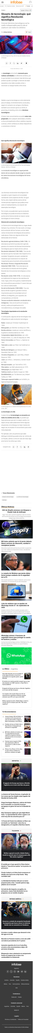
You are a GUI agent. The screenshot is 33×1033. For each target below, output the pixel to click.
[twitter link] (11, 971)
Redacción (14, 997)
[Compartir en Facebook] (10, 63)
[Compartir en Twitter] (14, 63)
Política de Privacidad (23, 1019)
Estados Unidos (25, 980)
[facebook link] (7, 971)
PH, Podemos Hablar (8, 6)
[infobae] (16, 2)
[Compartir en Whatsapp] (6, 63)
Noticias (4, 500)
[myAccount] (30, 2)
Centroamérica (16, 984)
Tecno (3, 10)
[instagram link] (14, 971)
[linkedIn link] (25, 971)
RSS (17, 988)
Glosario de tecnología (7, 496)
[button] (2, 2)
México (5, 984)
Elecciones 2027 (19, 6)
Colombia (12, 980)
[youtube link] (18, 971)
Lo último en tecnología (22, 496)
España (18, 980)
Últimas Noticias (25, 984)
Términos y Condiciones (10, 1019)
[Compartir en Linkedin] (17, 63)
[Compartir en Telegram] (21, 63)
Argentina (6, 1006)
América (6, 980)
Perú (10, 984)
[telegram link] (22, 971)
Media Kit (16, 1010)
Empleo (20, 997)
